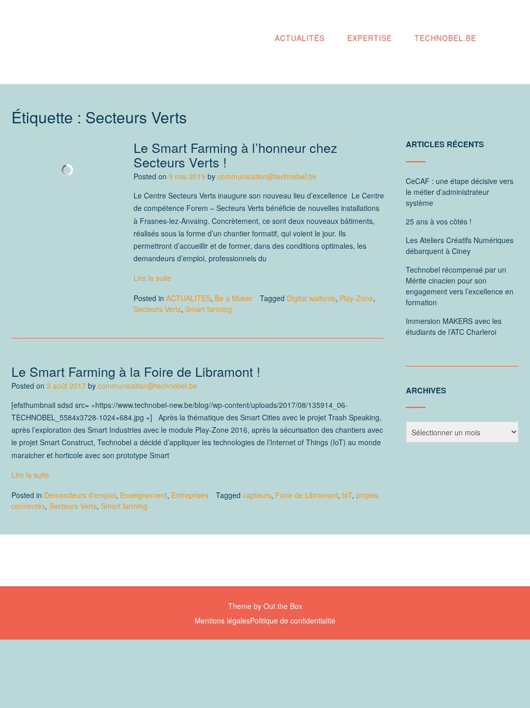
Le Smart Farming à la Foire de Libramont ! (135, 371)
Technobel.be (445, 38)
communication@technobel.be (267, 176)
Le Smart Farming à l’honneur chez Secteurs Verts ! (235, 154)
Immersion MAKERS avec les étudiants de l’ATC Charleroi (454, 326)
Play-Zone (356, 298)
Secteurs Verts (157, 309)
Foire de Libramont (306, 495)
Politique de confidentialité (292, 620)
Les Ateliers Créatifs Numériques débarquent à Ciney (459, 245)
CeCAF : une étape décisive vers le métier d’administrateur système (459, 192)
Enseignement (143, 495)
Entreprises (190, 495)
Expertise (369, 38)
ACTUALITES (188, 298)
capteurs (257, 495)
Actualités (300, 38)
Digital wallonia (311, 298)
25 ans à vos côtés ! (439, 221)
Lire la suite (152, 278)
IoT (347, 495)
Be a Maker (234, 298)
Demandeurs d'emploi (80, 495)
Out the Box (282, 606)
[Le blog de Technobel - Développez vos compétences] (117, 42)
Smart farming (208, 309)
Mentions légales (222, 620)
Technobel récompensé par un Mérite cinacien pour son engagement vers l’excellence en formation (459, 285)
